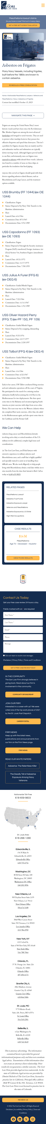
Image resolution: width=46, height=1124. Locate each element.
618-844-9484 (23, 997)
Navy (15, 99)
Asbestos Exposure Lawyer (16, 503)
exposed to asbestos (9, 159)
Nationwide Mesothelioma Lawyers (20, 95)
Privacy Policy (17, 660)
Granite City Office (23, 993)
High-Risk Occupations (15, 516)
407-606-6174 (23, 974)
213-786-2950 (23, 930)
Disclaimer (7, 660)
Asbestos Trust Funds (14, 499)
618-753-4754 (23, 863)
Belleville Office (23, 1038)
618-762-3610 (23, 1042)
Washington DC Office (23, 881)
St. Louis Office (23, 1016)
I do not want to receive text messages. (19, 655)
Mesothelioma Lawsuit (15, 494)
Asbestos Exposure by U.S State (18, 511)
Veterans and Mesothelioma (17, 507)
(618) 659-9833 (14, 474)
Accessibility (18, 1109)
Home (4, 95)
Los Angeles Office (23, 926)
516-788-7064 (23, 952)
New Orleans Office (23, 904)
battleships (6, 135)
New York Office (23, 949)
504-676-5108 (23, 907)
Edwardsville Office (23, 859)
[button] (43, 5)
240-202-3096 (23, 885)
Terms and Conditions (32, 660)
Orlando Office (23, 971)
